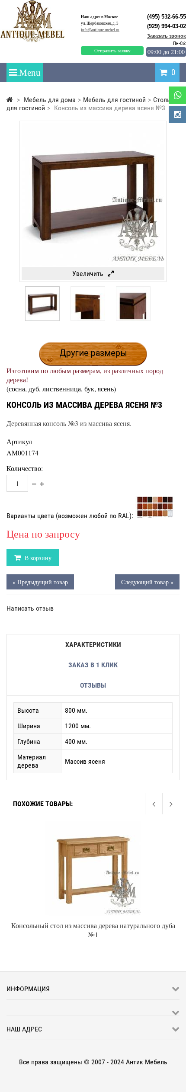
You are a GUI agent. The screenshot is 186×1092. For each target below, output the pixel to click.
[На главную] (9, 100)
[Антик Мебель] (35, 40)
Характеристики (93, 644)
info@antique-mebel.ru (100, 30)
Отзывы (93, 685)
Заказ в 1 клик (93, 665)
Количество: (24, 468)
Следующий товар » (147, 582)
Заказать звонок (166, 35)
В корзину (37, 558)
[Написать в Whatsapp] (177, 95)
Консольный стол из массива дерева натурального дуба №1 (93, 930)
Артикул (19, 441)
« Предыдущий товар (40, 582)
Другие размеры (93, 353)
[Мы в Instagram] (177, 114)
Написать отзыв (30, 608)
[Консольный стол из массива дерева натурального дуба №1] (93, 825)
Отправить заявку (112, 50)
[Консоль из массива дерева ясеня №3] (42, 318)
